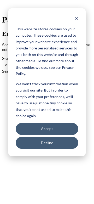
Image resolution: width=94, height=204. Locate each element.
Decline (47, 142)
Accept (47, 128)
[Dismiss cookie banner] (76, 19)
